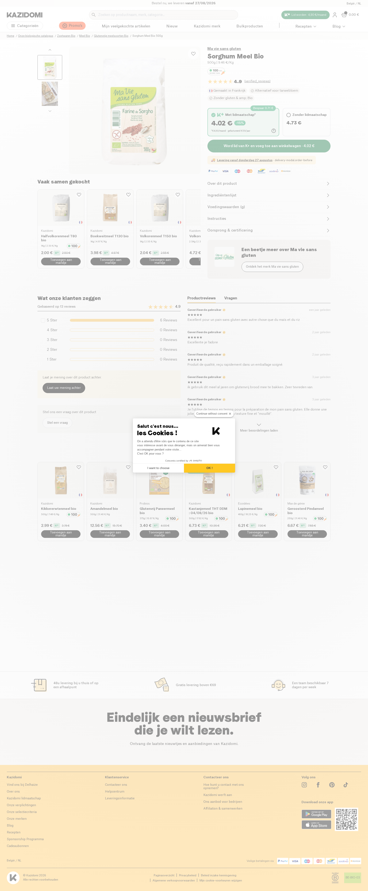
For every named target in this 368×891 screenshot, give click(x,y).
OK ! (209, 468)
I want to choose (158, 468)
